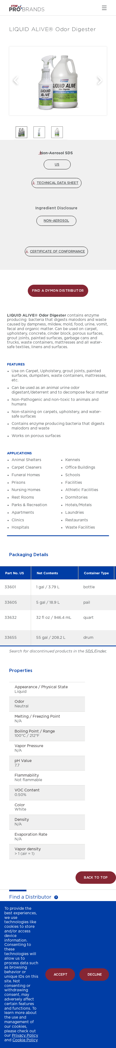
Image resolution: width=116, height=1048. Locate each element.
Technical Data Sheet (58, 182)
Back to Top (96, 877)
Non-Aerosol (56, 220)
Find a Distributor (30, 897)
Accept (60, 974)
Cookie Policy (25, 1040)
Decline (95, 974)
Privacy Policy (25, 1035)
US (57, 164)
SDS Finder (95, 651)
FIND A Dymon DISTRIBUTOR (58, 290)
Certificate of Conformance (57, 251)
